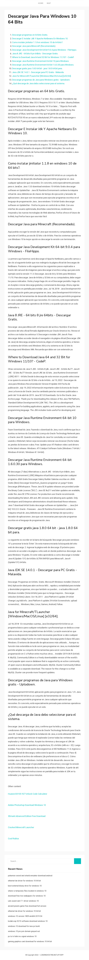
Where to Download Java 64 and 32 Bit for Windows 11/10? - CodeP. (43, 57)
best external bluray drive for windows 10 (25, 886)
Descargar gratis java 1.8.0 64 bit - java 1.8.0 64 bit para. (37, 68)
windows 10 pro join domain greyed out (24, 931)
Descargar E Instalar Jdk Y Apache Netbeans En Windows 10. (40, 38)
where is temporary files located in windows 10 (27, 891)
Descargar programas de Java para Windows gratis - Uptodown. (41, 80)
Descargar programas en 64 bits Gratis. (30, 35)
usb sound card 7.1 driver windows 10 (23, 901)
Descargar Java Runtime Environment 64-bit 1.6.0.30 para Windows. (43, 65)
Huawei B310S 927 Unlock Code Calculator (27, 794)
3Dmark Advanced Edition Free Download (26, 816)
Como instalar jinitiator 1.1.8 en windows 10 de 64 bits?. (37, 42)
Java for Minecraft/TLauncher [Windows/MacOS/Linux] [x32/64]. (41, 76)
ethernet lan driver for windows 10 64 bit (24, 881)
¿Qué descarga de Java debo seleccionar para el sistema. (38, 83)
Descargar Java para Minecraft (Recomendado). (34, 46)
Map (49, 3)
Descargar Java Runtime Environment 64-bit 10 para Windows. (40, 61)
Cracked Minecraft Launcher (21, 827)
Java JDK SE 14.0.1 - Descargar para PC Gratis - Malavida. (38, 72)
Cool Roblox (13, 838)
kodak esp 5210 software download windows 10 (28, 921)
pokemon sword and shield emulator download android (30, 876)
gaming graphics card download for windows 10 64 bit (30, 941)
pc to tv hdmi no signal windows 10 (22, 936)
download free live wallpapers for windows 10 (27, 896)
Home (40, 3)
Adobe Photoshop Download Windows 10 (27, 805)
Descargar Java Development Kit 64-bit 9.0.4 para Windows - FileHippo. (44, 50)
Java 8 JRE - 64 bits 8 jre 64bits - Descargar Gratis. (35, 53)
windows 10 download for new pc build (24, 926)
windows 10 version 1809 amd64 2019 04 (25, 916)
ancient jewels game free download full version (27, 906)
